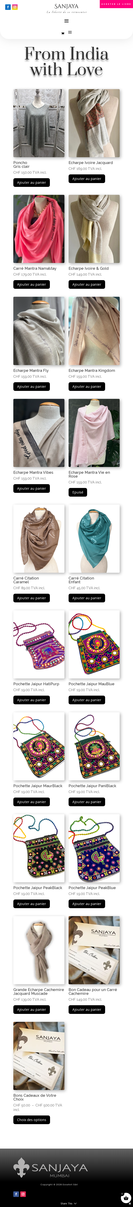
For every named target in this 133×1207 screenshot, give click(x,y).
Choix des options (31, 1119)
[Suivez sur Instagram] (15, 7)
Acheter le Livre (116, 4)
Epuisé (77, 492)
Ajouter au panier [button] (31, 182)
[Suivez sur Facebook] (8, 7)
